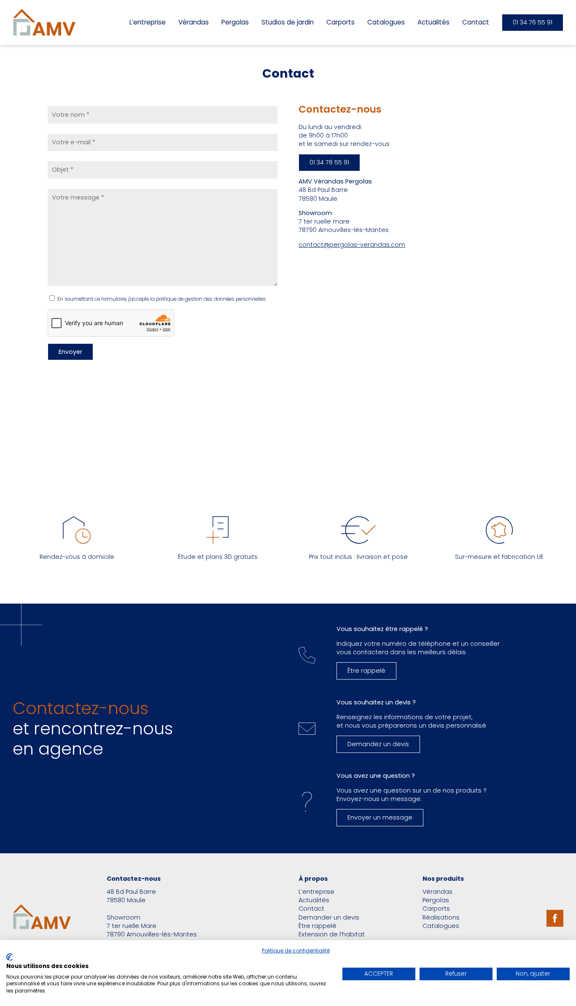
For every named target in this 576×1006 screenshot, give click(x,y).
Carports (340, 22)
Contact (475, 22)
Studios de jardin (287, 22)
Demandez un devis (378, 744)
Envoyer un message (379, 817)
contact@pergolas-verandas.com (352, 244)
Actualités (433, 22)
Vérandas (193, 22)
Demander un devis (329, 917)
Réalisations (441, 917)
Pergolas (235, 22)
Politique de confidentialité (296, 950)
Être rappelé (366, 670)
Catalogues (386, 22)
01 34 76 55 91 (532, 22)
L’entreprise (147, 22)
